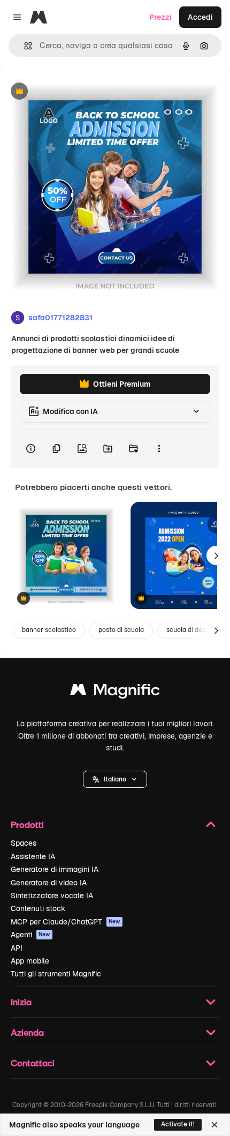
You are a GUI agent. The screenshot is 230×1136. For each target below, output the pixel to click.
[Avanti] (216, 555)
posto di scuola (121, 630)
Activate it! (178, 1124)
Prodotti (27, 824)
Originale (70, 92)
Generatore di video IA (49, 882)
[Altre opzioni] (159, 449)
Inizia (21, 1001)
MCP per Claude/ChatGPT (65, 922)
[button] (115, 779)
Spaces (23, 843)
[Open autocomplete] (24, 46)
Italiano (115, 779)
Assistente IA (33, 856)
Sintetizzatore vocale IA (52, 895)
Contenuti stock (38, 908)
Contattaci (33, 1063)
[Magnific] (115, 692)
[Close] (214, 1124)
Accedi (200, 17)
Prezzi (160, 17)
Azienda (27, 1032)
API (16, 948)
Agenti (30, 934)
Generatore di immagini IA (54, 869)
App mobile (30, 961)
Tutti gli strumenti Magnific (56, 974)
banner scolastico (49, 630)
